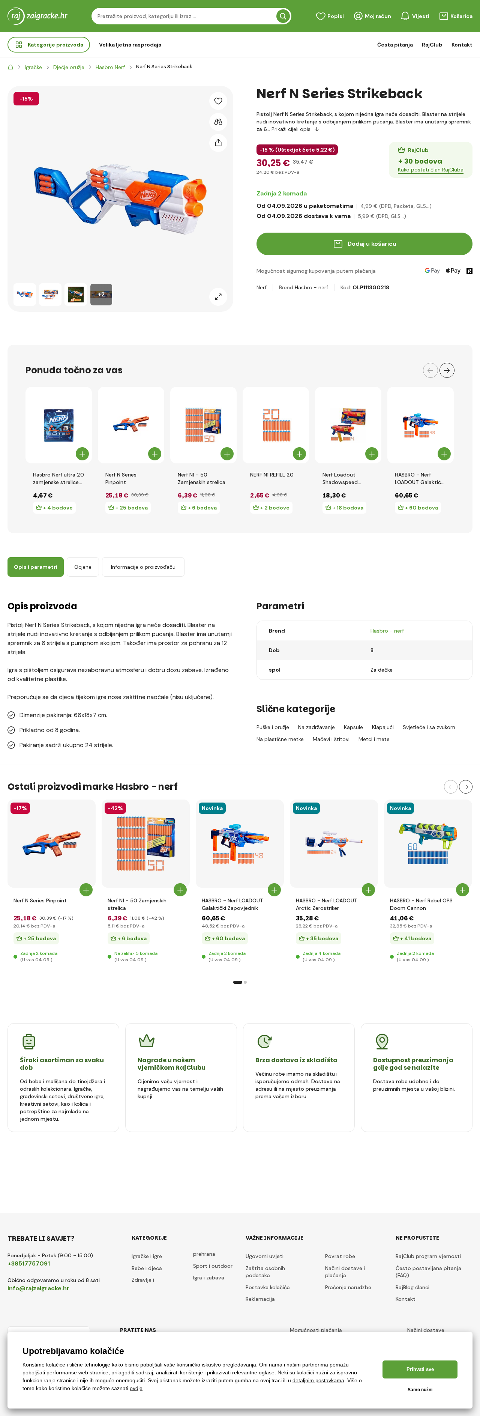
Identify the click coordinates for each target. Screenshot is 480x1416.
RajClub (432, 44)
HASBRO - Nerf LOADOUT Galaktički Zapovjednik (420, 478)
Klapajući (383, 727)
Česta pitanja (395, 44)
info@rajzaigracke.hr (38, 1288)
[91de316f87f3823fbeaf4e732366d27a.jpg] (428, 844)
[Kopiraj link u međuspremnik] (218, 143)
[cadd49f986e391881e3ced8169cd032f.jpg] (334, 844)
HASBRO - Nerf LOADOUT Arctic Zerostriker (326, 904)
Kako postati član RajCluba (431, 169)
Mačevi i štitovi (331, 739)
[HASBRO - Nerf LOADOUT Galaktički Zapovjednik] (420, 425)
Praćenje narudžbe (348, 1287)
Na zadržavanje (316, 727)
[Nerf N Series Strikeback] (25, 294)
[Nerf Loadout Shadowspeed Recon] (348, 425)
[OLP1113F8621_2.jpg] (51, 844)
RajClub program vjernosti (428, 1256)
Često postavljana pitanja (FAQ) (428, 1272)
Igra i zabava (208, 1277)
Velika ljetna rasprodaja (130, 44)
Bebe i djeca (147, 1268)
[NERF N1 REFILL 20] (276, 425)
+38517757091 (29, 1263)
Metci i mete (374, 739)
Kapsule (353, 727)
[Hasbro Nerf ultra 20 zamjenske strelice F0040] (58, 425)
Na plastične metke (280, 739)
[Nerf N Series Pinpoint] (131, 425)
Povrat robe (340, 1256)
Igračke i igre (147, 1256)
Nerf (261, 287)
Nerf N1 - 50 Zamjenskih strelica (201, 478)
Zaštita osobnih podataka (265, 1272)
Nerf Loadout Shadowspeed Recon (340, 478)
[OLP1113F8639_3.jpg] (146, 844)
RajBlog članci (412, 1287)
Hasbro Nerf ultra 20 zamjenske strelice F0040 (58, 478)
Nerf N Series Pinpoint (120, 478)
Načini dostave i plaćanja (345, 1272)
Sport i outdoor (212, 1266)
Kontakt (462, 44)
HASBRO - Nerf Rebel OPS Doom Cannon (421, 904)
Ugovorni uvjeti (265, 1256)
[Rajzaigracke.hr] (11, 67)
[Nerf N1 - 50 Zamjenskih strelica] (203, 425)
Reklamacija (260, 1299)
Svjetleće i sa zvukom (429, 727)
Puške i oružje (272, 727)
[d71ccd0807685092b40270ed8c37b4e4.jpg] (240, 844)
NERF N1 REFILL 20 (272, 474)
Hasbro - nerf (311, 287)
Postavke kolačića (268, 1287)
